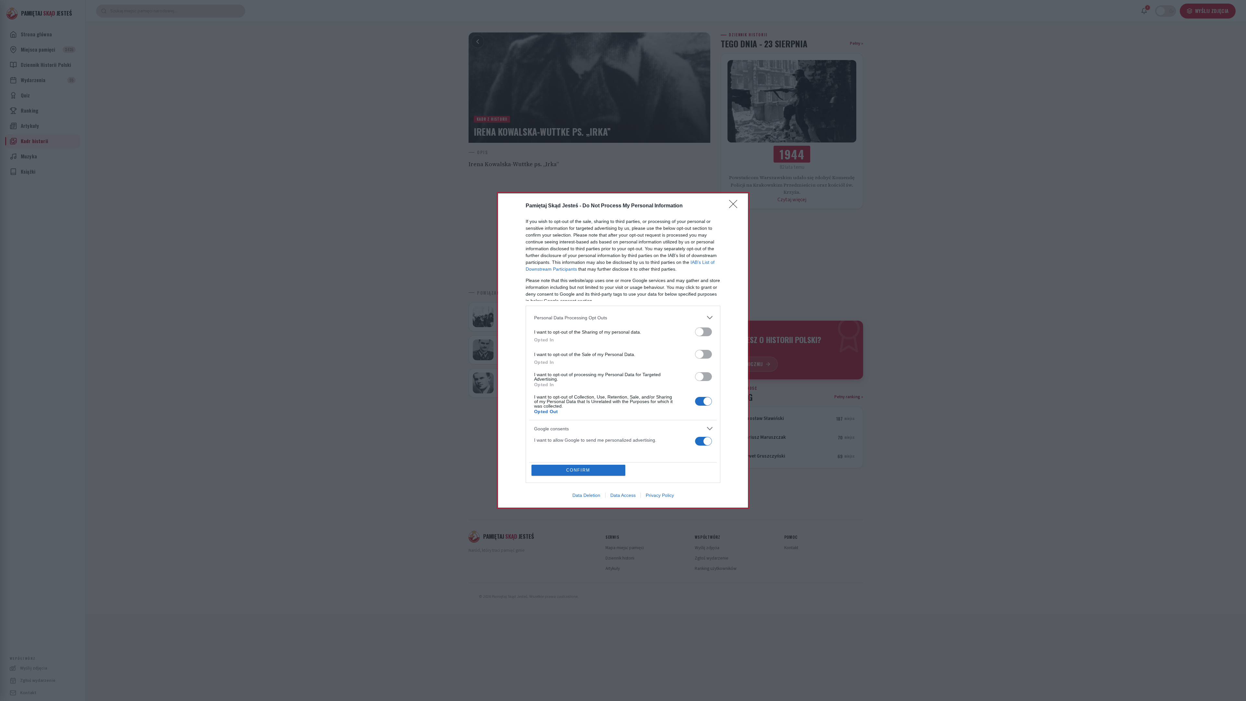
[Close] (735, 206)
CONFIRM (578, 470)
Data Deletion (586, 495)
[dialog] (623, 350)
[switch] (703, 331)
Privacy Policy (660, 495)
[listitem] (623, 317)
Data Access (623, 495)
